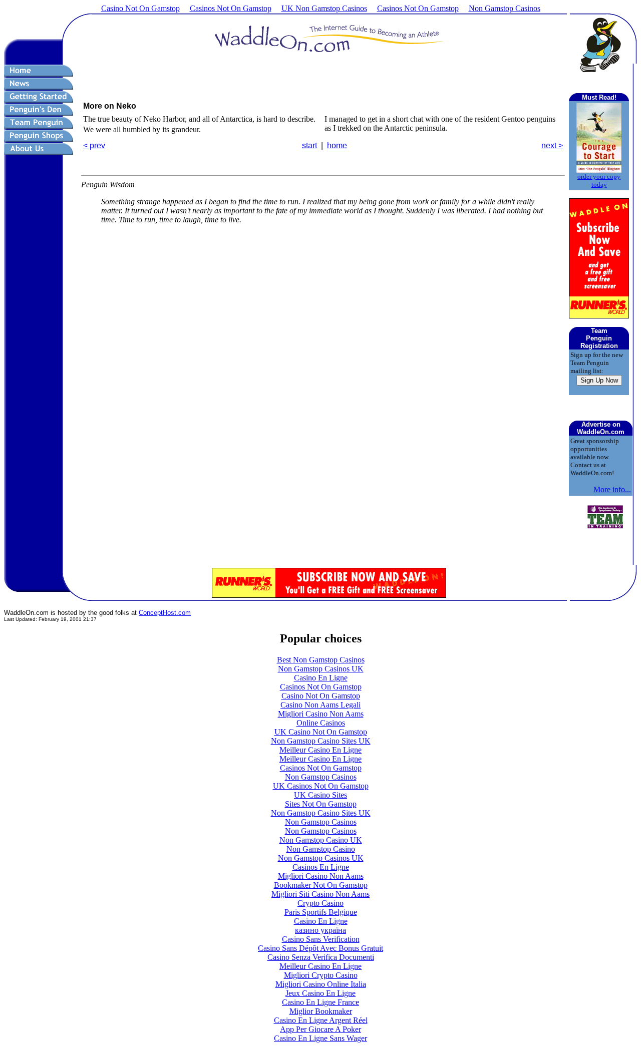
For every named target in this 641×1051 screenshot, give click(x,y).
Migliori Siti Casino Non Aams (320, 894)
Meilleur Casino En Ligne (320, 750)
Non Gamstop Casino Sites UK (321, 741)
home (337, 145)
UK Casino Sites (320, 795)
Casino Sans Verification (321, 939)
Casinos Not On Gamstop (230, 8)
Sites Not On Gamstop (321, 804)
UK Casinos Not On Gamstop (321, 786)
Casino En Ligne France (320, 1002)
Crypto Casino (320, 903)
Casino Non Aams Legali (320, 704)
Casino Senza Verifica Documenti (320, 957)
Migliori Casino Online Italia (320, 984)
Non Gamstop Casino (320, 849)
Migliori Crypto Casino (321, 975)
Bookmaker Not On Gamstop (321, 885)
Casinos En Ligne (320, 867)
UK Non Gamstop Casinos (324, 8)
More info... (612, 489)
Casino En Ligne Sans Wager (320, 1038)
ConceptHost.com (165, 612)
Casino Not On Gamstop (140, 8)
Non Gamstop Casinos (504, 8)
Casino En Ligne (321, 677)
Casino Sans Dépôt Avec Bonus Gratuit (320, 948)
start (309, 145)
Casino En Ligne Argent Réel (321, 1020)
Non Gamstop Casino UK (320, 840)
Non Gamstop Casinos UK (321, 668)
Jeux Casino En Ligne (320, 993)
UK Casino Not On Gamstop (320, 732)
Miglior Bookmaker (320, 1011)
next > (552, 145)
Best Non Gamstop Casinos (321, 659)
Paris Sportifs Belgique (320, 912)
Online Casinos (320, 723)
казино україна (320, 930)
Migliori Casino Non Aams (321, 714)
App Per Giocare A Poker (320, 1029)
